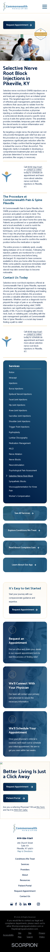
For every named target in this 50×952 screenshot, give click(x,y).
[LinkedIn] (24, 904)
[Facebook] (16, 904)
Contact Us (25, 896)
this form (41, 807)
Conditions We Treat (25, 859)
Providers (25, 869)
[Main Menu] (44, 6)
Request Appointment (17, 25)
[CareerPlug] (33, 904)
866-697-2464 (20, 810)
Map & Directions (25, 851)
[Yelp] (20, 904)
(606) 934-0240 (35, 167)
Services (25, 864)
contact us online (34, 170)
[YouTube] (29, 904)
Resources (25, 880)
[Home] (15, 6)
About (25, 875)
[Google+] (11, 904)
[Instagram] (38, 904)
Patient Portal (13, 798)
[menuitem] (25, 372)
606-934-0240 (25, 838)
